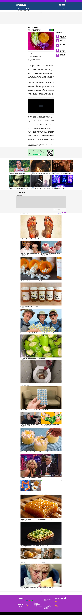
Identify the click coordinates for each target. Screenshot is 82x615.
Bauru (56, 601)
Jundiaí (56, 605)
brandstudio (28, 8)
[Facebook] (50, 30)
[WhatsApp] (52, 30)
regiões (23, 8)
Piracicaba (56, 606)
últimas (19, 8)
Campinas (56, 602)
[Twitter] (53, 30)
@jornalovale (31, 598)
